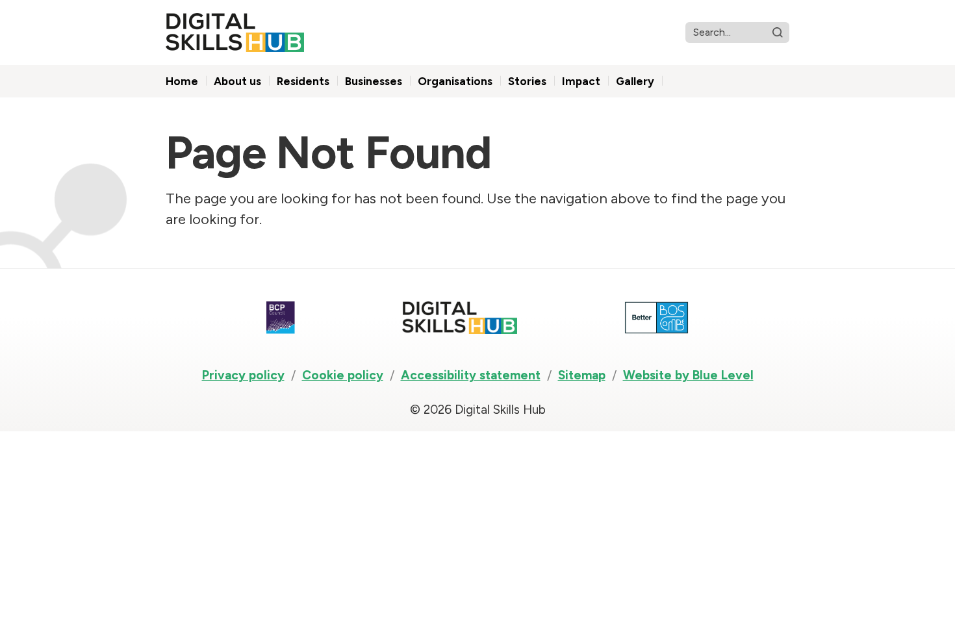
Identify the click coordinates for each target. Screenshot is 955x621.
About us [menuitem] (237, 81)
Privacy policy (243, 375)
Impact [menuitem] (581, 81)
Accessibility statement (471, 375)
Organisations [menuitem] (455, 81)
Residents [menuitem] (303, 81)
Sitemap (581, 375)
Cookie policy (342, 375)
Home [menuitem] (182, 81)
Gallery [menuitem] (635, 81)
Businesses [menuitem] (373, 81)
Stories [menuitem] (527, 81)
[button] (777, 32)
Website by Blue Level (688, 375)
